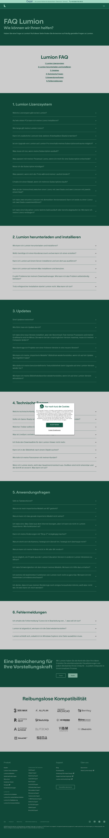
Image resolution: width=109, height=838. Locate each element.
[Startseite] (5, 6)
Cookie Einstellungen (54, 430)
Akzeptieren (54, 424)
